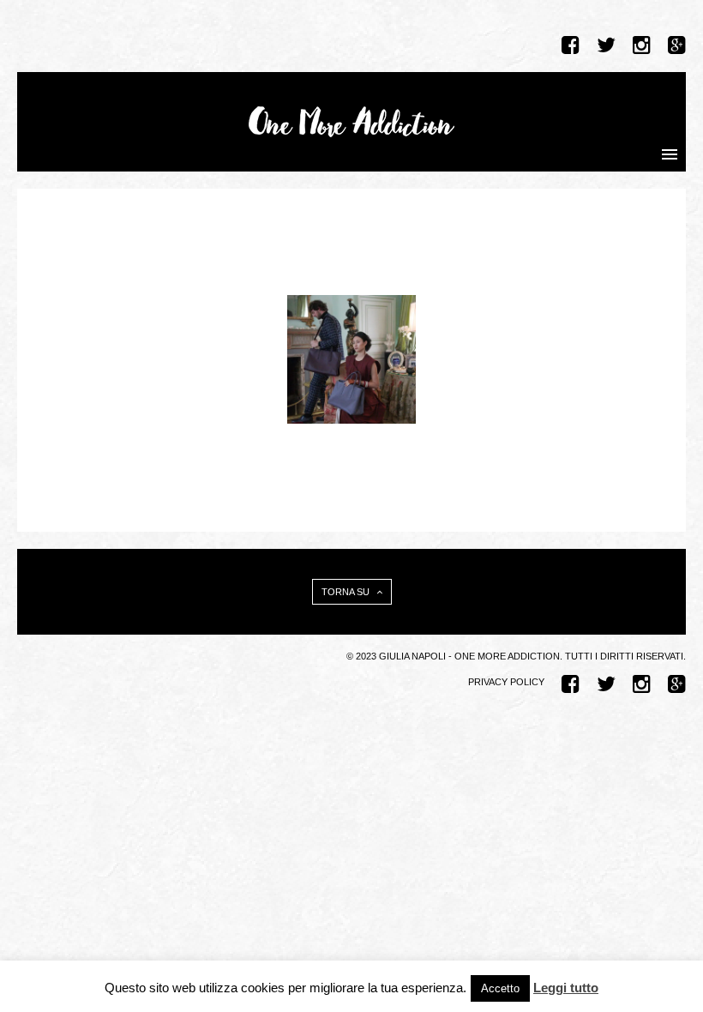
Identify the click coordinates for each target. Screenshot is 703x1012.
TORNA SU (346, 592)
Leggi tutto (565, 987)
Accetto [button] (500, 988)
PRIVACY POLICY (506, 682)
